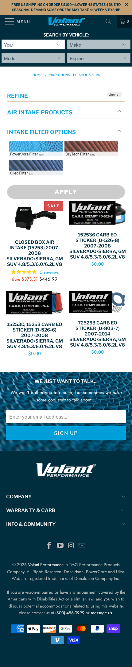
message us (101, 613)
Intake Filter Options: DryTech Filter (89, 164)
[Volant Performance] (66, 21)
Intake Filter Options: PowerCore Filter (33, 164)
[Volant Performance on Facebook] (49, 546)
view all (114, 94)
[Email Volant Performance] (82, 546)
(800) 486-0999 (69, 613)
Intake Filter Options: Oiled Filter (39, 183)
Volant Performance (45, 565)
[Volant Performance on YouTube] (60, 546)
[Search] (110, 21)
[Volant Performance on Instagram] (71, 546)
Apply (66, 192)
